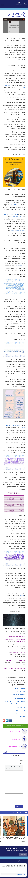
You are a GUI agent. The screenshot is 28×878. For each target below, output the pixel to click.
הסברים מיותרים (18, 216)
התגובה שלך (19, 763)
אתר (22, 800)
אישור (13, 871)
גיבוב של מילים (20, 691)
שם (22, 790)
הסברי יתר (19, 266)
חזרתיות (15, 214)
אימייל (21, 795)
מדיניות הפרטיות (21, 874)
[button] (2, 5)
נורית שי (22, 3)
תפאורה (21, 595)
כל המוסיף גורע (15, 205)
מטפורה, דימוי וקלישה (18, 231)
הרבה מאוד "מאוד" (19, 695)
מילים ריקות (8, 214)
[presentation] (19, 766)
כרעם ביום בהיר (20, 698)
